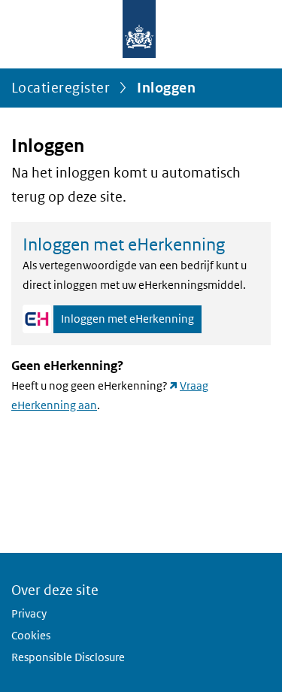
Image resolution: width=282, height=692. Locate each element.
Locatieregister (60, 87)
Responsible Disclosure (68, 657)
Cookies (30, 635)
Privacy (29, 613)
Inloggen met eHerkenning (127, 318)
